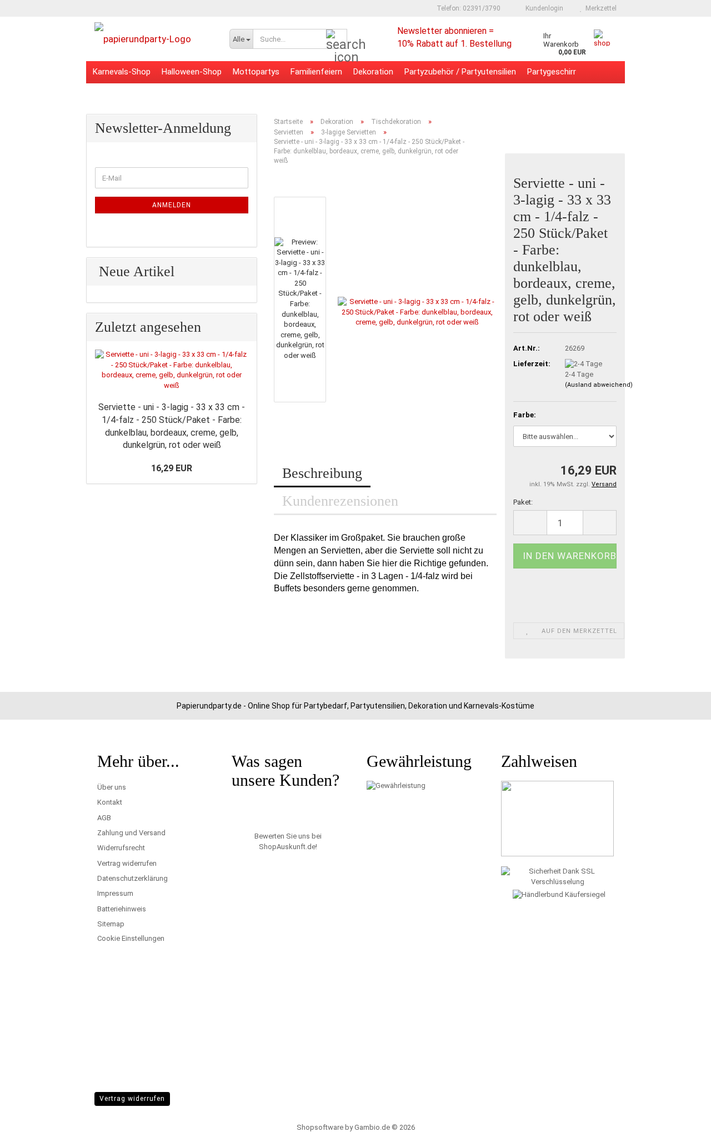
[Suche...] (336, 39)
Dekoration (373, 72)
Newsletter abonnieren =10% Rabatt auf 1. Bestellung (454, 36)
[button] (307, 191)
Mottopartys (256, 72)
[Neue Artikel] (242, 271)
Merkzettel (599, 8)
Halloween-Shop (192, 72)
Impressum (115, 893)
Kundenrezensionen (340, 501)
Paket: (523, 502)
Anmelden (171, 205)
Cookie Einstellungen (130, 938)
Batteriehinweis (121, 909)
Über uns (111, 787)
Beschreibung (322, 473)
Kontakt (109, 802)
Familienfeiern (316, 72)
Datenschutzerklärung (132, 878)
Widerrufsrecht (121, 848)
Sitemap (110, 924)
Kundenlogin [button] (542, 8)
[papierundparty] (153, 39)
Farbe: (524, 415)
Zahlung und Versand (131, 833)
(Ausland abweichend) (599, 384)
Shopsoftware (320, 1127)
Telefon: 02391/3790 (467, 8)
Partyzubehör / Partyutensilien (460, 72)
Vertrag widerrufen (127, 863)
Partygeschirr (551, 72)
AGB (104, 818)
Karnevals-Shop (122, 72)
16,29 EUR (171, 468)
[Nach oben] (680, 1125)
